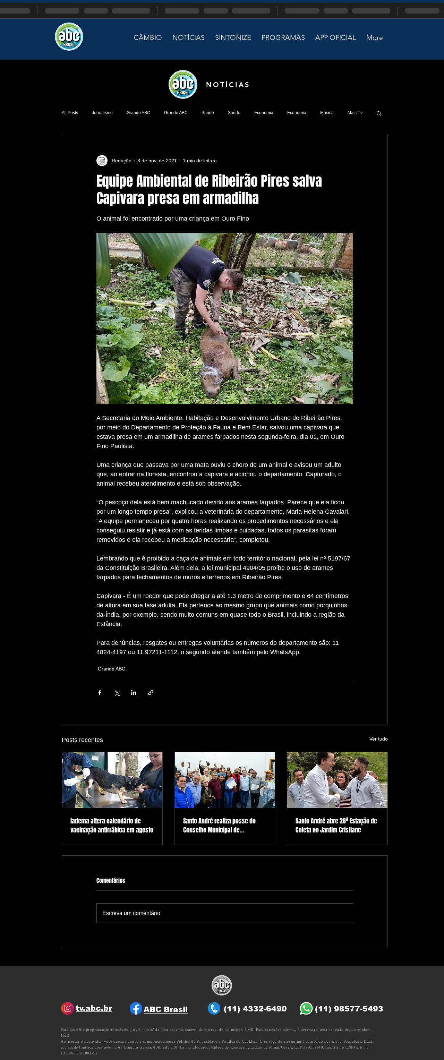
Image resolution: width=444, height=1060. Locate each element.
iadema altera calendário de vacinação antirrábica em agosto (111, 826)
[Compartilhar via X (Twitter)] (116, 692)
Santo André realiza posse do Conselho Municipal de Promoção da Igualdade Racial (221, 826)
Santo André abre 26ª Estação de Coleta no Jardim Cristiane (336, 826)
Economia (263, 112)
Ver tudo (378, 739)
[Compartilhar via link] (150, 692)
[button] (379, 113)
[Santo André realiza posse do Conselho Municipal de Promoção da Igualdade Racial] (225, 780)
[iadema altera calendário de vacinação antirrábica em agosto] (112, 780)
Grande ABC (138, 112)
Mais (352, 112)
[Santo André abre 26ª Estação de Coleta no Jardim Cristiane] (337, 780)
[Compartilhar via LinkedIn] (133, 692)
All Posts (70, 112)
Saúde (208, 112)
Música (327, 112)
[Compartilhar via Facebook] (99, 692)
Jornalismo (102, 112)
